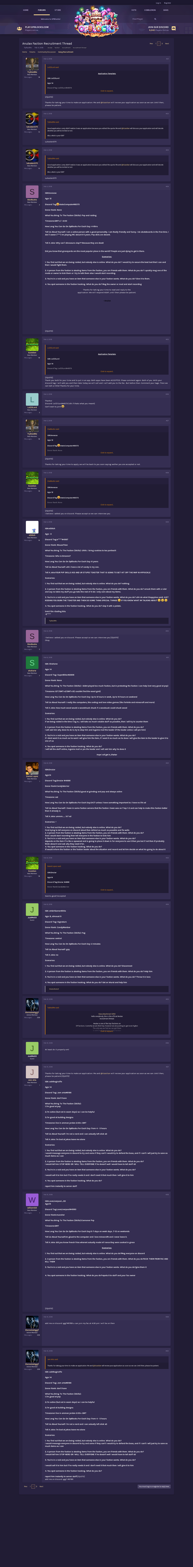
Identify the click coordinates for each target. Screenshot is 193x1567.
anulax (50, 48)
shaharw (32, 670)
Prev (151, 44)
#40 (167, 1351)
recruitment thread (79, 48)
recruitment (66, 48)
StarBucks (32, 200)
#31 (167, 657)
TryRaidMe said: (53, 122)
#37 (167, 1067)
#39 (167, 1317)
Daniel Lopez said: (54, 866)
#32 (167, 763)
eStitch (32, 535)
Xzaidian (32, 352)
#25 (167, 339)
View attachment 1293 (106, 1014)
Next (167, 44)
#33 (167, 858)
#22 (167, 114)
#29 (167, 522)
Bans (165, 10)
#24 (167, 186)
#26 (167, 394)
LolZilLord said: (53, 67)
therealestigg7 (32, 1012)
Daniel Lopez (32, 776)
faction (57, 48)
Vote (133, 10)
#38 (167, 1194)
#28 (167, 473)
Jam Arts (32, 1080)
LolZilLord (32, 407)
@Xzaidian (105, 102)
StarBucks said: (53, 429)
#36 (167, 1043)
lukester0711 (32, 127)
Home (25, 10)
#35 (167, 999)
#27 (167, 421)
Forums (42, 10)
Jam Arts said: (52, 1359)
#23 (167, 150)
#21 (167, 59)
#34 (167, 904)
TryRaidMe (28, 48)
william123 (32, 1208)
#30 (167, 631)
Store (58, 10)
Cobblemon (150, 10)
